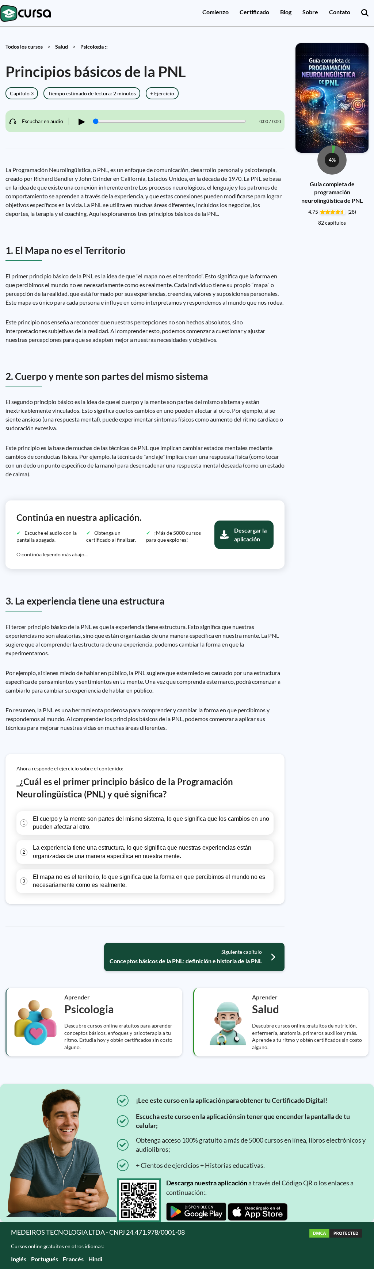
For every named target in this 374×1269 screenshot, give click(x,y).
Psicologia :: (94, 46)
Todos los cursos (24, 46)
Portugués (44, 1258)
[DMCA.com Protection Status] (335, 1245)
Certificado (254, 11)
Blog (285, 11)
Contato (339, 11)
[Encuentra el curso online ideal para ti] (365, 13)
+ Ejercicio (162, 93)
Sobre (310, 11)
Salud (61, 46)
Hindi (95, 1258)
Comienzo (215, 11)
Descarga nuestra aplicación (206, 1183)
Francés (73, 1258)
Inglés (18, 1258)
